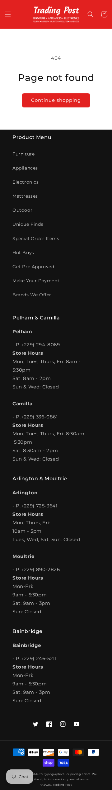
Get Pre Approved (33, 266)
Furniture (23, 154)
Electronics (25, 182)
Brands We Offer (31, 295)
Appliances (25, 168)
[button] (8, 14)
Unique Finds (27, 224)
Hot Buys (23, 252)
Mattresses (25, 196)
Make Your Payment (35, 281)
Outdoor (22, 210)
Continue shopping (56, 100)
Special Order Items (35, 238)
